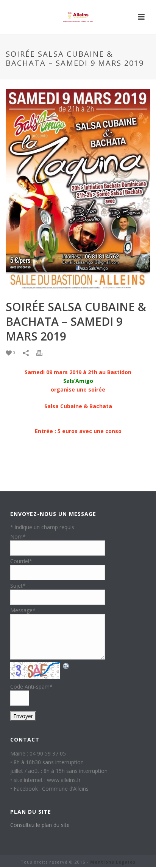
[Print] (43, 352)
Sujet (18, 585)
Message (23, 610)
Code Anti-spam (31, 686)
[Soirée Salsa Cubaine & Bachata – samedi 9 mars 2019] (78, 190)
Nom (18, 536)
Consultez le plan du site (40, 824)
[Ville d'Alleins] (78, 17)
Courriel (21, 561)
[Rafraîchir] (66, 665)
